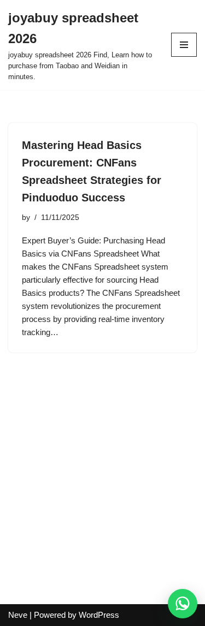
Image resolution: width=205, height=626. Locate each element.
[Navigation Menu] (184, 45)
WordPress (99, 614)
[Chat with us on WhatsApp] (182, 603)
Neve (17, 614)
